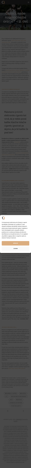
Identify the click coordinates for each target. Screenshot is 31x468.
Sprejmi (15, 243)
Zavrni (15, 248)
